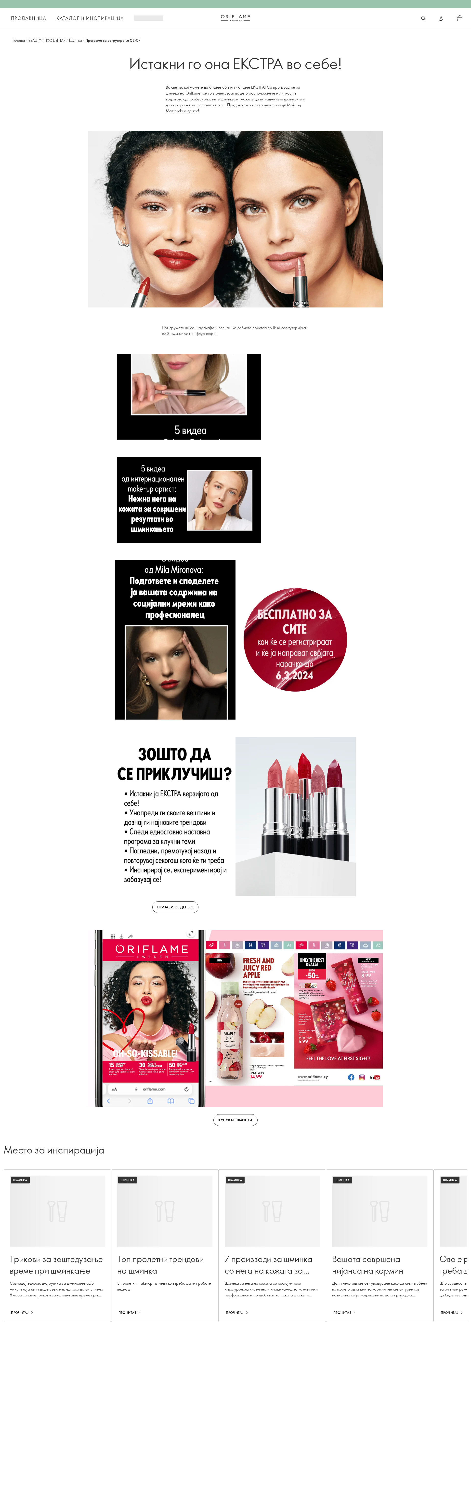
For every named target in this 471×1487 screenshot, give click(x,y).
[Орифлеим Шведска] (235, 18)
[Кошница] (460, 18)
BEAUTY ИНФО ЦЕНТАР (47, 40)
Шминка (75, 40)
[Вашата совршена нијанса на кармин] (379, 1246)
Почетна (18, 40)
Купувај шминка (235, 1120)
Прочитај (19, 1312)
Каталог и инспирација (90, 18)
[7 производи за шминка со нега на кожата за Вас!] (272, 1246)
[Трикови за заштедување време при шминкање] (57, 1246)
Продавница (29, 18)
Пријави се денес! (175, 907)
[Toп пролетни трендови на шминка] (164, 1246)
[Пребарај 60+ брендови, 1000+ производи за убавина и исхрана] (423, 18)
